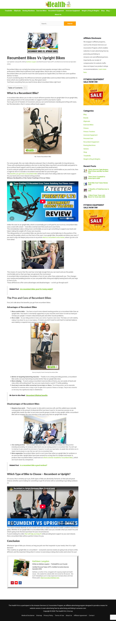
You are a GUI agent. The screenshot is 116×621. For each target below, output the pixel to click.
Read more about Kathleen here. (50, 578)
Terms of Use (59, 615)
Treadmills (8, 11)
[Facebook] (20, 582)
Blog (108, 11)
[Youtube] (16, 582)
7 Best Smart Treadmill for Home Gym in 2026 (96, 177)
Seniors (86, 149)
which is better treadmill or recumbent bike (57, 457)
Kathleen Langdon (31, 61)
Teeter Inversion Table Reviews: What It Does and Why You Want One (98, 171)
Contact (91, 615)
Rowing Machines (29, 11)
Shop (103, 11)
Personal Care (88, 138)
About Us (58, 14)
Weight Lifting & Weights (90, 11)
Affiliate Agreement (80, 615)
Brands (85, 118)
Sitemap (70, 611)
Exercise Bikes (41, 11)
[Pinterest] (12, 582)
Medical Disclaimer (28, 615)
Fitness (86, 128)
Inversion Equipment (73, 11)
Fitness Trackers (89, 131)
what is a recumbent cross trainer (53, 237)
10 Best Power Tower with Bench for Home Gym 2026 (96, 196)
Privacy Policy (48, 615)
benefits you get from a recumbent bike (23, 174)
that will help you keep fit (33, 534)
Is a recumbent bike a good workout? (33, 465)
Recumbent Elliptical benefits (37, 395)
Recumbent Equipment (56, 11)
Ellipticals (17, 11)
